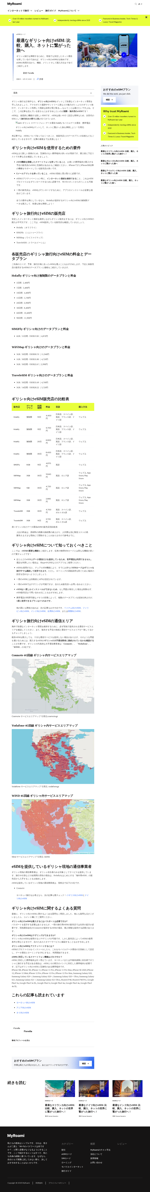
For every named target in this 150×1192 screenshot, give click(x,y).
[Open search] (136, 4)
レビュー (39, 10)
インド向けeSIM (38, 611)
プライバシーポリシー (57, 1183)
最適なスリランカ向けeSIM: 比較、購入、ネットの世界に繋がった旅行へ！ (119, 152)
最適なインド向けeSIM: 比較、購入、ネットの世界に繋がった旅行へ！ (126, 1108)
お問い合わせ (96, 1162)
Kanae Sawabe (53, 1116)
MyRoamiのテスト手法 (100, 1150)
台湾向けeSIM (53, 611)
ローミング (66, 1162)
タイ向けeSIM (22, 1012)
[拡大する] (87, 124)
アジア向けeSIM (23, 1007)
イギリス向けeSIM (74, 895)
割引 (64, 1150)
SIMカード (66, 1158)
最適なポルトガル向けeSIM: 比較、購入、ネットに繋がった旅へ (119, 162)
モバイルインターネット (72, 1166)
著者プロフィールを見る (21, 1040)
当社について (96, 1154)
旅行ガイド (50, 10)
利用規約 (39, 1183)
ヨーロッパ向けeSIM (25, 1002)
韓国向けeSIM (74, 611)
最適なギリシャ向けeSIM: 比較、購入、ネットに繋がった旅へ (119, 181)
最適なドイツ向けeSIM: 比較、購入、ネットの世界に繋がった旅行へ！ (93, 1108)
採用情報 (94, 1158)
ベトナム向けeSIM (72, 607)
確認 (84, 1063)
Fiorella (31, 73)
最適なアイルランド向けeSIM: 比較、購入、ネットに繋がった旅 (119, 171)
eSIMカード (49, 1101)
